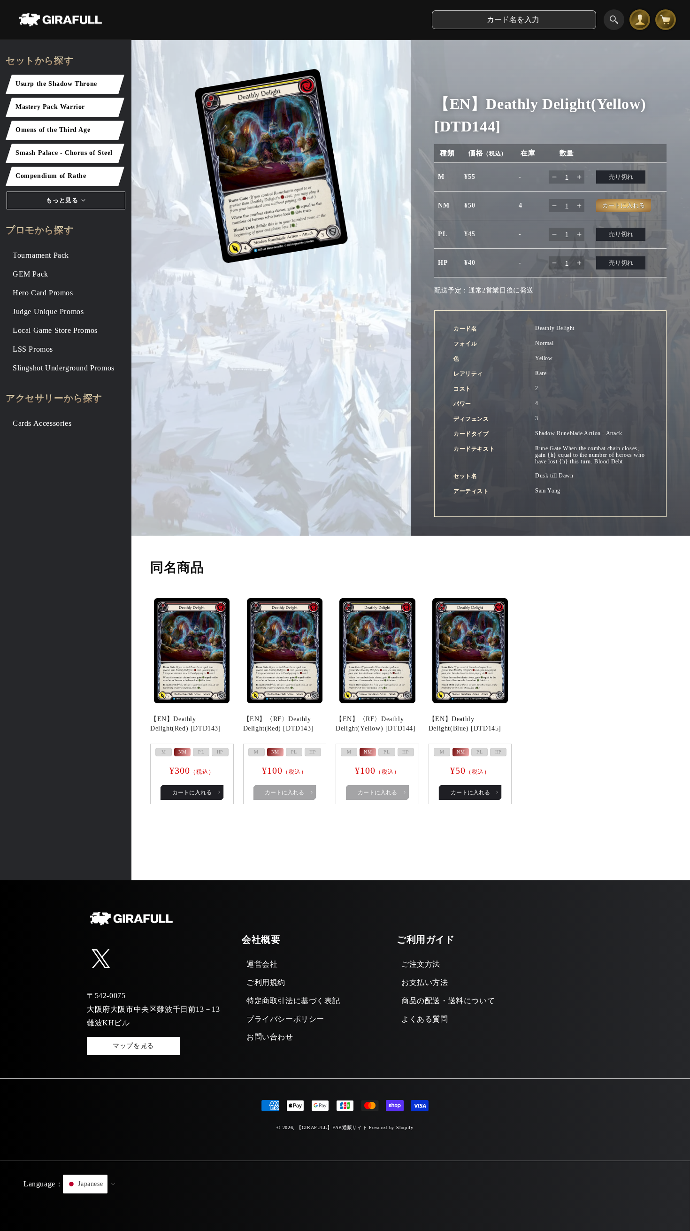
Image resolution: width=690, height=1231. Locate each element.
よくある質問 (424, 1019)
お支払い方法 (424, 982)
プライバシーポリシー (285, 1019)
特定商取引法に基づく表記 (293, 1001)
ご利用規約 (265, 982)
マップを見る (133, 1045)
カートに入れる (192, 792)
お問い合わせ (269, 1037)
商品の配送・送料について (448, 1001)
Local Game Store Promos (55, 330)
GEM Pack (30, 274)
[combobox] (514, 19)
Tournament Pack (41, 255)
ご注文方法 (420, 964)
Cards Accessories (42, 423)
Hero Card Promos (43, 293)
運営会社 (261, 964)
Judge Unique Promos (48, 311)
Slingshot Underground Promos (64, 368)
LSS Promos (33, 349)
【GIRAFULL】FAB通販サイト (332, 1127)
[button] (345, 1196)
